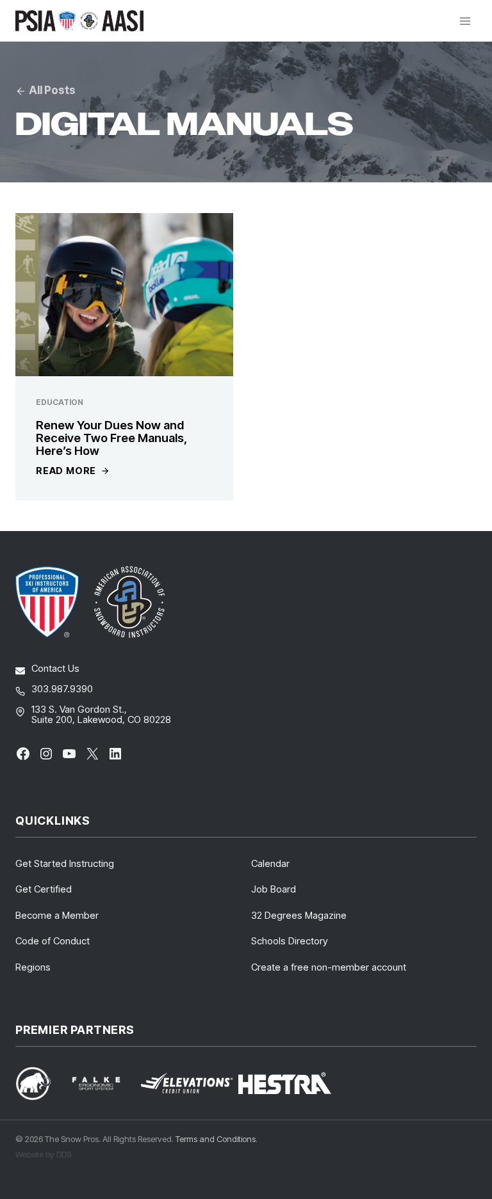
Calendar (270, 863)
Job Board (273, 889)
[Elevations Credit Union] (186, 1083)
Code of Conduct (52, 941)
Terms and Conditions (216, 1139)
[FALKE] (104, 1083)
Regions (33, 967)
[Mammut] (41, 1083)
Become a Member (57, 915)
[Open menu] (465, 21)
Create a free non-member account (328, 967)
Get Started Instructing (64, 863)
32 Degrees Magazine (299, 915)
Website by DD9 (43, 1154)
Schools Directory (289, 941)
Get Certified (43, 889)
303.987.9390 (62, 689)
